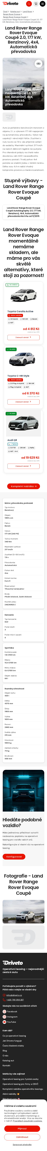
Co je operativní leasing (14, 1035)
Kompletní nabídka (22, 486)
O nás (5, 1055)
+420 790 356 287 (15, 999)
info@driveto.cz (14, 995)
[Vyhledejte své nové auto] (29, 4)
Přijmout (22, 1128)
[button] (42, 4)
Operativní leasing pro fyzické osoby (21, 1079)
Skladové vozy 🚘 (11, 1099)
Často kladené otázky (13, 1045)
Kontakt (6, 1065)
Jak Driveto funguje (12, 1040)
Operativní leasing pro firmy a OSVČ (21, 1084)
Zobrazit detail (22, 337)
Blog (5, 1050)
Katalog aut (8, 1060)
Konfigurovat (14, 856)
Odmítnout (22, 1137)
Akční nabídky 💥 (11, 1094)
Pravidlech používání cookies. (27, 1121)
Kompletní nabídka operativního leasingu (23, 1089)
